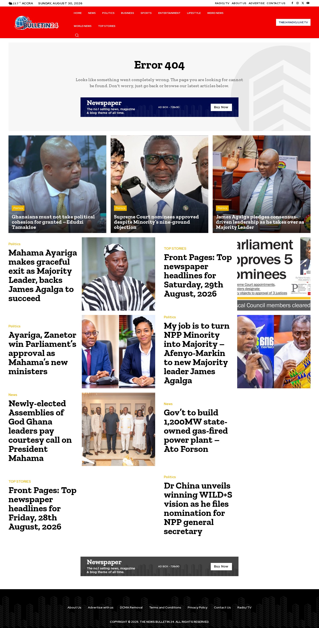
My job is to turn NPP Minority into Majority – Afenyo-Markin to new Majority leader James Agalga (197, 353)
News (12, 395)
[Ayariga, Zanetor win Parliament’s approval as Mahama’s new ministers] (118, 351)
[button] (77, 35)
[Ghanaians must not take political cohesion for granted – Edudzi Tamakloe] (57, 184)
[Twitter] (302, 3)
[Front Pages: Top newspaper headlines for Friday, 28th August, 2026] (118, 507)
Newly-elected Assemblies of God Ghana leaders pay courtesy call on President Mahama (40, 430)
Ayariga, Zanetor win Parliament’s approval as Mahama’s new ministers (42, 353)
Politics (18, 208)
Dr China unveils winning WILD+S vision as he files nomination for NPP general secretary (198, 508)
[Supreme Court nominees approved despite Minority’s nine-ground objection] (160, 184)
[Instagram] (297, 3)
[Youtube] (308, 3)
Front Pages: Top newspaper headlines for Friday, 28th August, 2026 (42, 508)
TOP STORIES (175, 248)
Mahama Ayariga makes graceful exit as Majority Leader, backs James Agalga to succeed (42, 275)
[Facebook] (292, 3)
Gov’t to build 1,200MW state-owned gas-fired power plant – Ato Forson (196, 430)
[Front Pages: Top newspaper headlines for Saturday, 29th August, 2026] (274, 274)
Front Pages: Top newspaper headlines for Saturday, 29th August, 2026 (198, 275)
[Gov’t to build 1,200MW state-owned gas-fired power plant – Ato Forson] (274, 429)
